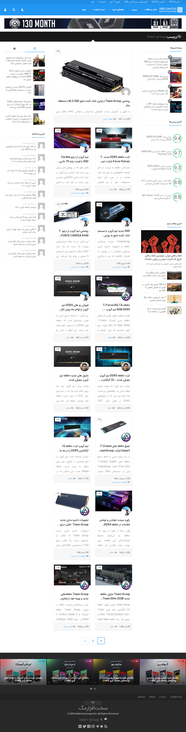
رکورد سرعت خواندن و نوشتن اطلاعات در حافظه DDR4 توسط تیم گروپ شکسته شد (114, 524)
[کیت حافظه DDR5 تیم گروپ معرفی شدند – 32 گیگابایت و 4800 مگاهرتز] (113, 356)
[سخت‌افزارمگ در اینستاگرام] (93, 726)
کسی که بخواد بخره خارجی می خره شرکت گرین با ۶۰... (22, 184)
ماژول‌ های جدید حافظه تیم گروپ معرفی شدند (74, 378)
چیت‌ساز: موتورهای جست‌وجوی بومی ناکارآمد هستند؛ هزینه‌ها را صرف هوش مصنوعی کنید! (18, 60)
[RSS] (106, 726)
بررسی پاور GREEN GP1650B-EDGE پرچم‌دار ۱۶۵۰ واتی (155, 78)
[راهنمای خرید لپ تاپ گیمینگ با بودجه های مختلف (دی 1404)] (23, 672)
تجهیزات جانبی (108, 119)
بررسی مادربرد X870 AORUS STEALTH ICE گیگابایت (159, 168)
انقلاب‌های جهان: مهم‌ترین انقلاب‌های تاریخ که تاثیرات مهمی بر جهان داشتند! (163, 257)
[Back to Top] (93, 703)
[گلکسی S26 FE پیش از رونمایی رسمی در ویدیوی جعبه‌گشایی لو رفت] (39, 90)
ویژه (84, 9)
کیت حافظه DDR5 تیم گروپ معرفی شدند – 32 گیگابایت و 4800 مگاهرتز (114, 380)
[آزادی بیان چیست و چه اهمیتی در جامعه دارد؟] (174, 310)
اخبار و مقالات (151, 9)
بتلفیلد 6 (102, 2)
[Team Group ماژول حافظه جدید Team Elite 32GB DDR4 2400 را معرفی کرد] (113, 575)
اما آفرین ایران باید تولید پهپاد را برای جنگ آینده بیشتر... (21, 231)
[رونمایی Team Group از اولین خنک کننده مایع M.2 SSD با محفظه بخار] (93, 70)
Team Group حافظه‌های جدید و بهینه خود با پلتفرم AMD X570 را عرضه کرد (74, 598)
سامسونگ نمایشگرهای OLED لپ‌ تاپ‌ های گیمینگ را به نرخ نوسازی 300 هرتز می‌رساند (19, 104)
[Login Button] (5, 9)
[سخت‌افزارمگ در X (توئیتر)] (84, 726)
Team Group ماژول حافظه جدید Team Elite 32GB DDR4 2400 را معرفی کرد (115, 598)
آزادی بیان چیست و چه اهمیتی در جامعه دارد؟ (156, 310)
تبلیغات (152, 697)
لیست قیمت (98, 9)
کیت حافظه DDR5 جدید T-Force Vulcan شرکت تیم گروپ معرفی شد (115, 161)
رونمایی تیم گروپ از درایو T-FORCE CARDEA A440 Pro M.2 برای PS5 (73, 235)
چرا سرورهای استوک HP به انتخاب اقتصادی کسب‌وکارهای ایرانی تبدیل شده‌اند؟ (156, 106)
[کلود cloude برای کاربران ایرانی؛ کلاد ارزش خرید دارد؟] (176, 92)
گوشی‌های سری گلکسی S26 (135, 2)
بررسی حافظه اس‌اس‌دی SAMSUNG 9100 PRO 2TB (156, 153)
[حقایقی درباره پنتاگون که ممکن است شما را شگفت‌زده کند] (174, 275)
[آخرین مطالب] (35, 49)
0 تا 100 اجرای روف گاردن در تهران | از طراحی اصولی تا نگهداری (154, 287)
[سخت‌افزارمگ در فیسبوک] (88, 726)
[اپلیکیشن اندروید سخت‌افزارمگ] (101, 726)
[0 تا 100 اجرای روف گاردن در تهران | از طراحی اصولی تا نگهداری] (174, 287)
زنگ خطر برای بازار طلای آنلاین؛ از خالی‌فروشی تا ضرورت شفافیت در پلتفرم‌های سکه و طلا (18, 119)
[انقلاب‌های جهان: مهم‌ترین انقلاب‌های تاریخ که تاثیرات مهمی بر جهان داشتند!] (161, 241)
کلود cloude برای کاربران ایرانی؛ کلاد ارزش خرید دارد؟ (155, 92)
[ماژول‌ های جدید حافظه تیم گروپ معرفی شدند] (72, 356)
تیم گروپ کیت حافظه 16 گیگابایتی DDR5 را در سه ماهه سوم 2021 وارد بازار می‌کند (72, 450)
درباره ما (162, 697)
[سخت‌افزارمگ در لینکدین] (80, 726)
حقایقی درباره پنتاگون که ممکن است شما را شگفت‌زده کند (154, 275)
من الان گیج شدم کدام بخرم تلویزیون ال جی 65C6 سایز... (21, 148)
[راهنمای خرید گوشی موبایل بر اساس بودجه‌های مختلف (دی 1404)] (163, 672)
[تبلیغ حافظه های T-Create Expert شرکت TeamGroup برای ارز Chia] (113, 427)
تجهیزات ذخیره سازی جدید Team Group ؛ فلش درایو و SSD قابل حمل (73, 524)
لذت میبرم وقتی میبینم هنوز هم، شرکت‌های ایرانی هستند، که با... (23, 160)
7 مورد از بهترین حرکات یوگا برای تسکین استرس (155, 299)
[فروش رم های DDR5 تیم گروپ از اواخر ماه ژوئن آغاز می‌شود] (72, 286)
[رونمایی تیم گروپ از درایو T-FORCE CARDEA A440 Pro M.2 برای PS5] (72, 212)
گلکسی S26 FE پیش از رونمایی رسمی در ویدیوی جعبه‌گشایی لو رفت (18, 90)
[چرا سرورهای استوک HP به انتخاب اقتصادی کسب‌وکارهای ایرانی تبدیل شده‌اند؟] (176, 107)
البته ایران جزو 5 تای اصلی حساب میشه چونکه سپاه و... (22, 219)
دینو (92, 2)
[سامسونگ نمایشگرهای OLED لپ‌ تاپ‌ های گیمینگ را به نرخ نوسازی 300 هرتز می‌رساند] (39, 104)
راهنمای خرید (118, 9)
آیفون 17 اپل (115, 2)
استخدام (141, 697)
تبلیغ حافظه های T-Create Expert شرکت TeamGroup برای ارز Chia (114, 450)
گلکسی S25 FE (158, 2)
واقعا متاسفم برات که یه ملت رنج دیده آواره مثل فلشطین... (20, 196)
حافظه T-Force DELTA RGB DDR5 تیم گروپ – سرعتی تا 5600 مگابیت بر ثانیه (116, 312)
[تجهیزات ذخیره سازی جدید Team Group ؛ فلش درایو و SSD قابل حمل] (72, 501)
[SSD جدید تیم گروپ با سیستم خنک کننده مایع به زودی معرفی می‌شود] (113, 212)
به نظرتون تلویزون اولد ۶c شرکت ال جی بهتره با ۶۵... (21, 172)
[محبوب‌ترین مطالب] (14, 49)
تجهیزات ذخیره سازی (78, 193)
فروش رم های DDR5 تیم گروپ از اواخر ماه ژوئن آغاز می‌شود (74, 309)
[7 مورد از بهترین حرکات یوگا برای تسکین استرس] (174, 299)
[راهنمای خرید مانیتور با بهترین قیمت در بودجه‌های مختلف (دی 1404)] (116, 672)
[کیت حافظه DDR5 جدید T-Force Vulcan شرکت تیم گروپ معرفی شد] (113, 138)
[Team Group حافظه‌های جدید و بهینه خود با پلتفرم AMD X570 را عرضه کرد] (72, 575)
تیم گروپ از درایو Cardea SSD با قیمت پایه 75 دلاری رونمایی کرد (73, 161)
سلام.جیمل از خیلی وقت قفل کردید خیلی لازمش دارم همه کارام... (22, 243)
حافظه (111, 189)
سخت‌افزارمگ (176, 697)
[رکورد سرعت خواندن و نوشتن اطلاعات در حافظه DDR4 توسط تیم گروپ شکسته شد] (113, 501)
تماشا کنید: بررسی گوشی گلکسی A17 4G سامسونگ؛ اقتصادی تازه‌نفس (156, 182)
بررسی (134, 9)
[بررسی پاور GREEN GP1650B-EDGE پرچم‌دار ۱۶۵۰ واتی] (176, 78)
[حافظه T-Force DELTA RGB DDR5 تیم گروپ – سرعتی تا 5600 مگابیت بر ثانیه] (113, 286)
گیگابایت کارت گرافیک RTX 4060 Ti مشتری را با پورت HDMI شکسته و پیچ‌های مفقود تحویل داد (18, 75)
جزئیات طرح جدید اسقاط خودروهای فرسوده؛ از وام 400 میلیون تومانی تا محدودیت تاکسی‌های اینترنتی (156, 63)
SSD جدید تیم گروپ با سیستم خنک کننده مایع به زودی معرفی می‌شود (114, 235)
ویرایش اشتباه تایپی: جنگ (25, 207)
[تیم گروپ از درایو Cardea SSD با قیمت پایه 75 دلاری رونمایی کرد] (72, 138)
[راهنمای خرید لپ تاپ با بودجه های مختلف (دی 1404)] (70, 672)
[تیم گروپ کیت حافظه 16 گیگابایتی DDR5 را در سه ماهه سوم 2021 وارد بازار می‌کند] (72, 427)
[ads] (93, 23)
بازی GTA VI (174, 2)
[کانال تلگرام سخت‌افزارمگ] (97, 726)
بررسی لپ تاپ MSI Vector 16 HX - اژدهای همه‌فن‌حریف (156, 197)
